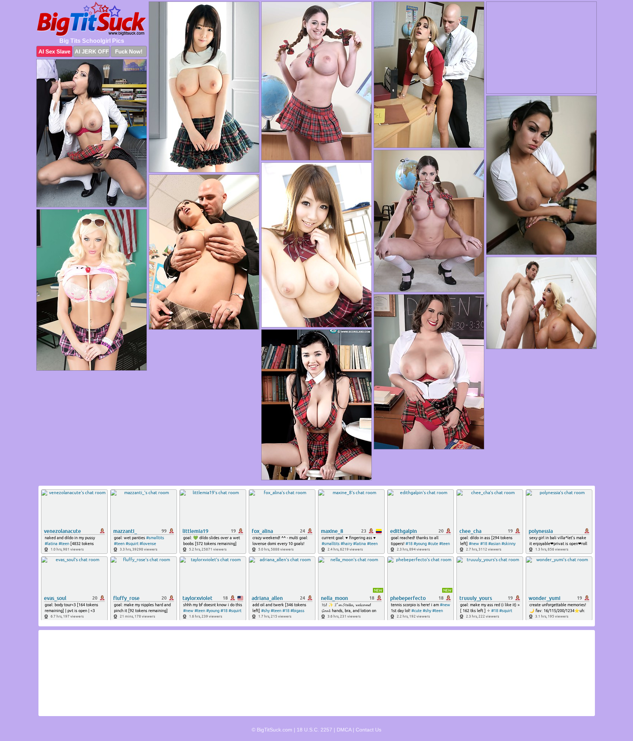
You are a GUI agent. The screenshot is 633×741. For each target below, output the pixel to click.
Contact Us (368, 730)
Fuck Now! (128, 51)
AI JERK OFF (92, 51)
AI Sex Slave (54, 51)
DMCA (344, 730)
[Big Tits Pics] (91, 19)
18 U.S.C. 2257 (314, 730)
